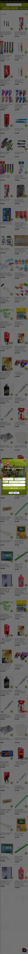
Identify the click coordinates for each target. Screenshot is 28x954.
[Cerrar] (25, 461)
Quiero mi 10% (14, 488)
